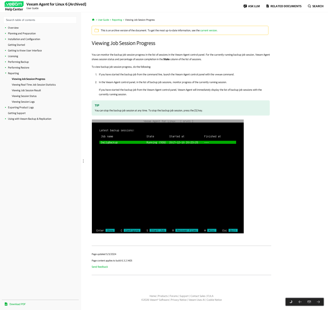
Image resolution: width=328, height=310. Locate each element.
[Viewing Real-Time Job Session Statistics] (318, 302)
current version (208, 30)
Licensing (13, 56)
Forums (174, 295)
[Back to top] (309, 302)
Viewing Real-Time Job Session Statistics (34, 84)
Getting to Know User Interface (25, 50)
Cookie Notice (214, 299)
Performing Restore (18, 67)
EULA (210, 295)
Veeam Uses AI (196, 299)
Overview (13, 27)
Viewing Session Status (24, 96)
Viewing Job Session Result (26, 90)
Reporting (13, 73)
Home (153, 295)
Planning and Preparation (22, 33)
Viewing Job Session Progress (28, 78)
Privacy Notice (179, 299)
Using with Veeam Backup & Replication (29, 118)
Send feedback (100, 266)
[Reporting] (300, 302)
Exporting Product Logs (21, 107)
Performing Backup (18, 61)
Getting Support (17, 113)
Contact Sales (198, 295)
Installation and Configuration (24, 39)
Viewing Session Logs (23, 101)
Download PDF (17, 304)
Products (163, 295)
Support (184, 295)
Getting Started (16, 44)
